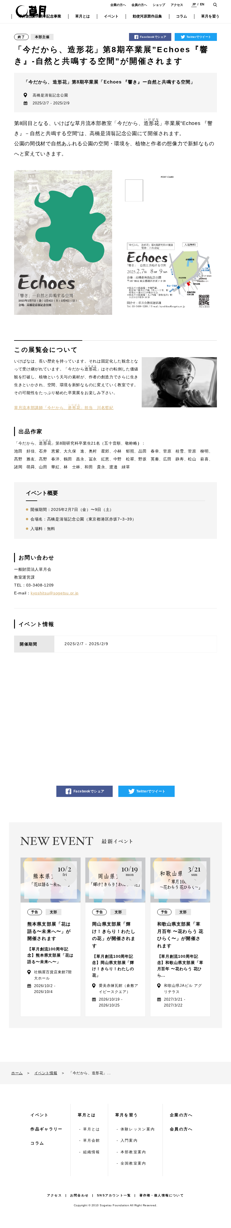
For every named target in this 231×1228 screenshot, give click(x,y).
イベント (39, 1115)
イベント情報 (45, 1073)
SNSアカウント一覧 (114, 1195)
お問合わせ (79, 1195)
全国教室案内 (133, 1163)
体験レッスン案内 (138, 1129)
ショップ (159, 4)
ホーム (17, 1073)
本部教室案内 (133, 1152)
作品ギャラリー (46, 1129)
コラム (37, 1143)
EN (202, 4)
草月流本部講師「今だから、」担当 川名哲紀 (64, 407)
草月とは (87, 1115)
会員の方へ (139, 4)
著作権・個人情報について (161, 1195)
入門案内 (129, 1140)
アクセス (177, 4)
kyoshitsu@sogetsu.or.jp (55, 593)
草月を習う (126, 1115)
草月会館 (91, 1140)
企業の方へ (118, 4)
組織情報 (91, 1152)
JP (194, 4)
